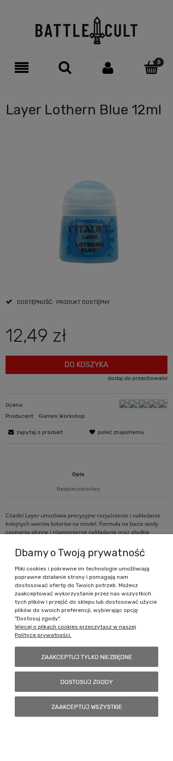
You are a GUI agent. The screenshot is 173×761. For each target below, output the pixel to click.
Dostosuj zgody (86, 681)
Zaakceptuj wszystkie (86, 706)
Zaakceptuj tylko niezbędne (86, 657)
